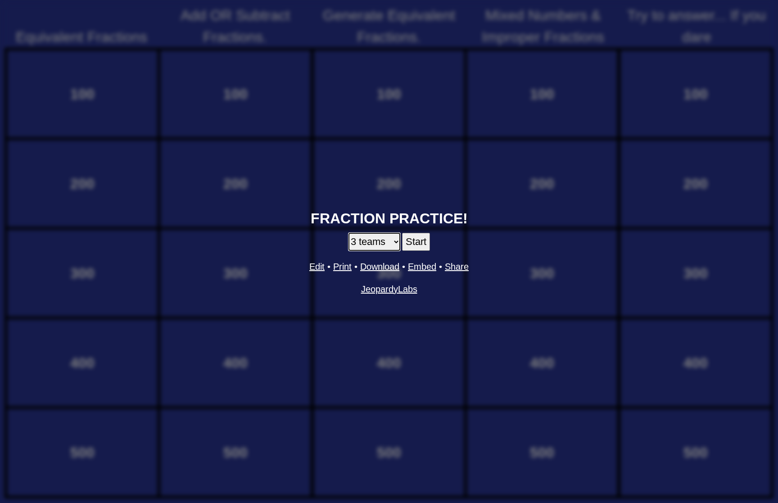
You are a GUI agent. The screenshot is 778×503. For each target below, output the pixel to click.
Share (457, 267)
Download (379, 267)
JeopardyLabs (389, 289)
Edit (317, 267)
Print (342, 267)
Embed (422, 267)
